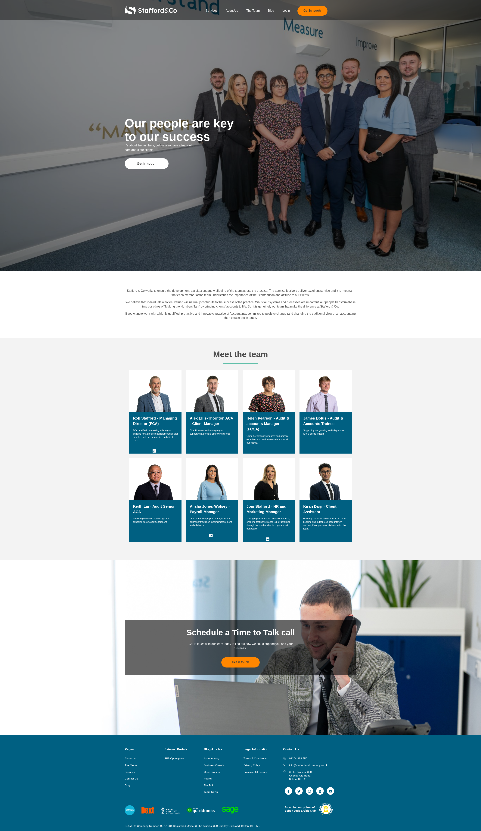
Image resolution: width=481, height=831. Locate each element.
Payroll (208, 778)
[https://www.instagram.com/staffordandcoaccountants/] (309, 791)
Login (286, 10)
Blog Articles (213, 749)
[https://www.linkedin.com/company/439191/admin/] (320, 791)
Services (130, 771)
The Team (131, 765)
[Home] (151, 10)
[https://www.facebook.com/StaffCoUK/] (288, 791)
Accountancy (211, 758)
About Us (130, 758)
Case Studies (212, 771)
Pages (129, 749)
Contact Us (131, 778)
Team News (211, 791)
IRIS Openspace (174, 758)
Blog (127, 785)
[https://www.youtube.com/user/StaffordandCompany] (330, 791)
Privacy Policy (252, 765)
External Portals (175, 749)
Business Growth (214, 765)
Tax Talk (208, 785)
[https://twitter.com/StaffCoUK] (299, 791)
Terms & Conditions (255, 758)
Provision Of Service (256, 771)
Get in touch (147, 163)
